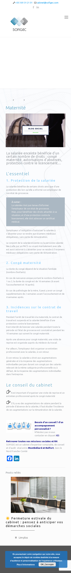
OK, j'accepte (47, 564)
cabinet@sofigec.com (47, 2)
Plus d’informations (26, 564)
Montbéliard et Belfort (41, 448)
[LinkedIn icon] (38, 7)
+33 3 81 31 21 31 (23, 2)
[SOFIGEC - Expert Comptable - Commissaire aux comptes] (35, 23)
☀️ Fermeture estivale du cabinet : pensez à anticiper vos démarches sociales (34, 522)
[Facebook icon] (33, 7)
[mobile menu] (66, 17)
